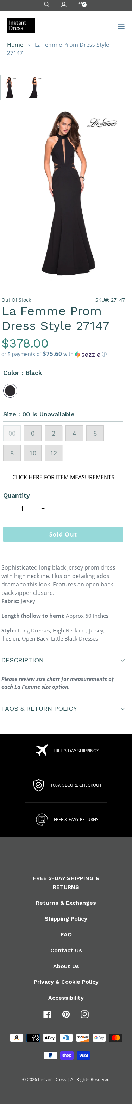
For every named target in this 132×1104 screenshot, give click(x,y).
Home (15, 44)
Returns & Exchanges (66, 903)
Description (22, 660)
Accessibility (66, 997)
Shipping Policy (66, 918)
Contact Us (66, 950)
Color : (22, 372)
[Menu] (119, 25)
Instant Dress (52, 1079)
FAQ (66, 934)
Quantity (16, 495)
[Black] (10, 391)
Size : (39, 414)
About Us (66, 966)
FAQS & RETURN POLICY (39, 708)
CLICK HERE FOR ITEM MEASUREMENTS (63, 477)
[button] (63, 354)
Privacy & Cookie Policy (66, 982)
